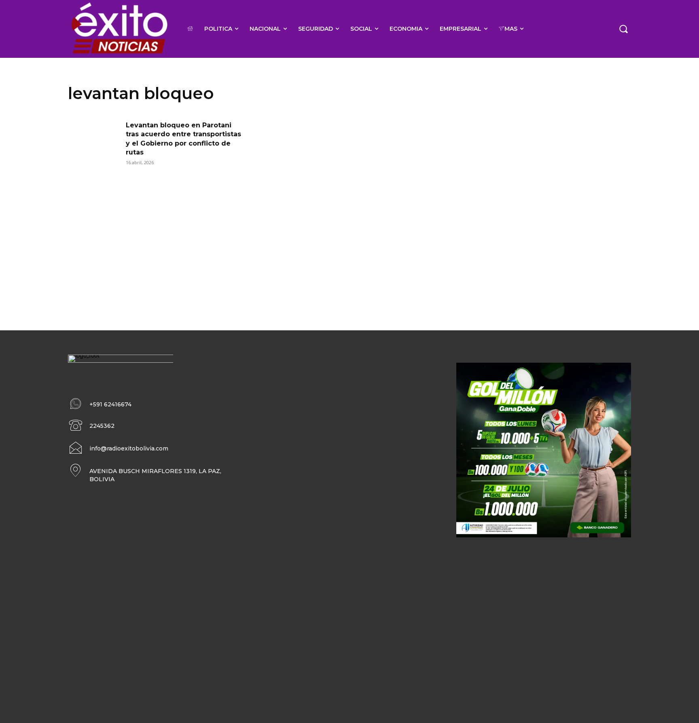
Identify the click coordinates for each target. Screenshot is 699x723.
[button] (623, 28)
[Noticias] (118, 29)
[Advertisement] (349, 237)
